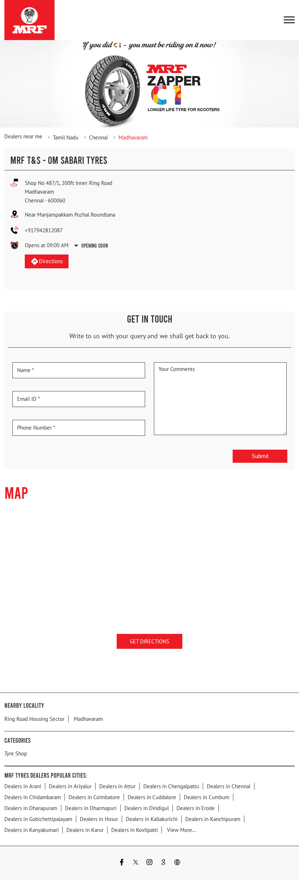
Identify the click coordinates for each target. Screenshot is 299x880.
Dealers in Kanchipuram (212, 819)
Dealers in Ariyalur (70, 786)
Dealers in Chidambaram (32, 797)
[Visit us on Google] (163, 863)
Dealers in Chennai (229, 786)
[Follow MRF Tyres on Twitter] (136, 863)
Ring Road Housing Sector (34, 718)
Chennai (98, 137)
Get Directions (149, 641)
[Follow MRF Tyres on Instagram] (149, 863)
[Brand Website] (177, 863)
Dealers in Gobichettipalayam (38, 819)
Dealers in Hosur (99, 819)
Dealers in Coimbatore (94, 797)
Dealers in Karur (85, 829)
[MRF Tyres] (29, 20)
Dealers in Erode (195, 808)
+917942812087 (44, 230)
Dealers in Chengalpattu (171, 786)
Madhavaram (88, 718)
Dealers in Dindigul (146, 808)
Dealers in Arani (22, 786)
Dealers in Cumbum (206, 797)
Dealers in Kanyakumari (31, 829)
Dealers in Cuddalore (152, 797)
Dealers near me (23, 136)
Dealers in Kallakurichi (152, 819)
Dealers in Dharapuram (30, 808)
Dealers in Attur (117, 786)
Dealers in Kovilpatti (134, 829)
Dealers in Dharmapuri (91, 808)
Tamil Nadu (65, 137)
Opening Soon (94, 245)
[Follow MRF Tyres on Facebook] (122, 863)
